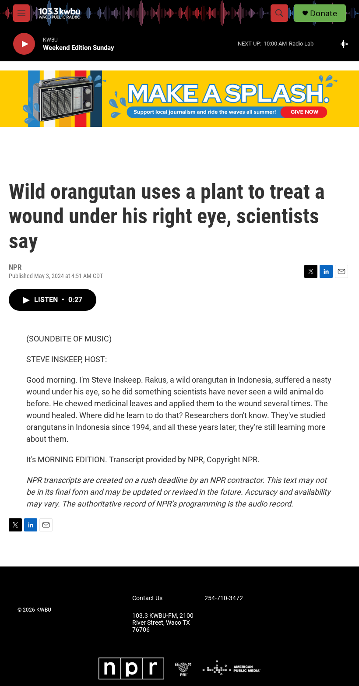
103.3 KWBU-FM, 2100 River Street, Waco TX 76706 (163, 622)
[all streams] (346, 43)
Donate (323, 13)
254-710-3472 (223, 598)
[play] (24, 44)
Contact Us (147, 598)
